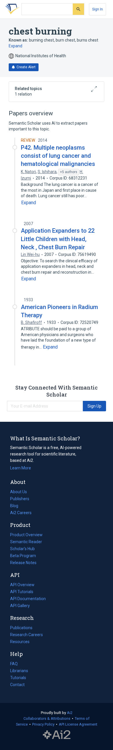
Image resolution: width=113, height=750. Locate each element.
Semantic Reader (26, 541)
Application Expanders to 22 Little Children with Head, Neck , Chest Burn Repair (57, 238)
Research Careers (26, 635)
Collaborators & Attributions (46, 718)
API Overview (22, 584)
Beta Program (23, 555)
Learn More (20, 468)
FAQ (14, 663)
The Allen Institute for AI (56, 734)
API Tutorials (21, 591)
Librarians (19, 670)
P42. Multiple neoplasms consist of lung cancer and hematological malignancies (58, 155)
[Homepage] (11, 9)
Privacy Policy (43, 724)
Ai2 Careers (21, 513)
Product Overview (26, 534)
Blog (16, 506)
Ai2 (69, 712)
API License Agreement (78, 724)
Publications (21, 628)
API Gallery (20, 605)
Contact (17, 684)
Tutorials (18, 677)
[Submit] (78, 9)
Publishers (19, 498)
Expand (15, 46)
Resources (20, 642)
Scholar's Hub (22, 548)
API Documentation (28, 599)
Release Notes (23, 562)
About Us (18, 491)
